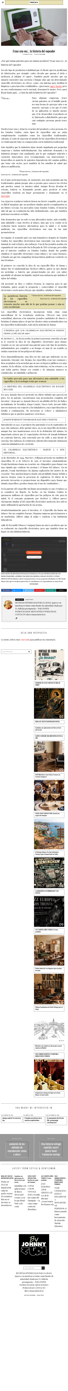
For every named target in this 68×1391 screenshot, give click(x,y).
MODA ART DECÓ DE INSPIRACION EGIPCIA (47, 721)
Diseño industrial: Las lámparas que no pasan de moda (48, 969)
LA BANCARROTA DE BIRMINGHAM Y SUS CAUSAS (47, 892)
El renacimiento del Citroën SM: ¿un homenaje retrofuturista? (55, 1120)
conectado (25, 639)
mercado (5, 195)
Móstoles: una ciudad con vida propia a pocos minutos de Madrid (48, 1047)
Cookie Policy (40, 1295)
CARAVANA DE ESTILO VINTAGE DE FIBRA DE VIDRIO (47, 684)
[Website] (16, 618)
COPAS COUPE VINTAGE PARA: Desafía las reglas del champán (47, 814)
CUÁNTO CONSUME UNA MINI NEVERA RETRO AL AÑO (49, 737)
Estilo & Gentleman (39, 54)
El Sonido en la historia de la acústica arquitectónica (33, 1119)
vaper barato (56, 86)
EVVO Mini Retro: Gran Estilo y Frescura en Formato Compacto (47, 775)
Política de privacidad (29, 1295)
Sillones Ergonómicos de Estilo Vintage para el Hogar (49, 1008)
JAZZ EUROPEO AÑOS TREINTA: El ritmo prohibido (46, 930)
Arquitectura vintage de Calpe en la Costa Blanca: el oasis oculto (47, 1094)
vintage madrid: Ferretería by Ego (11, 1119)
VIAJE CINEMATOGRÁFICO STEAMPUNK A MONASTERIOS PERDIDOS (47, 1055)
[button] (29, 652)
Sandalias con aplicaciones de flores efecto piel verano (48, 729)
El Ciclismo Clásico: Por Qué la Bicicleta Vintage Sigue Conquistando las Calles (47, 853)
